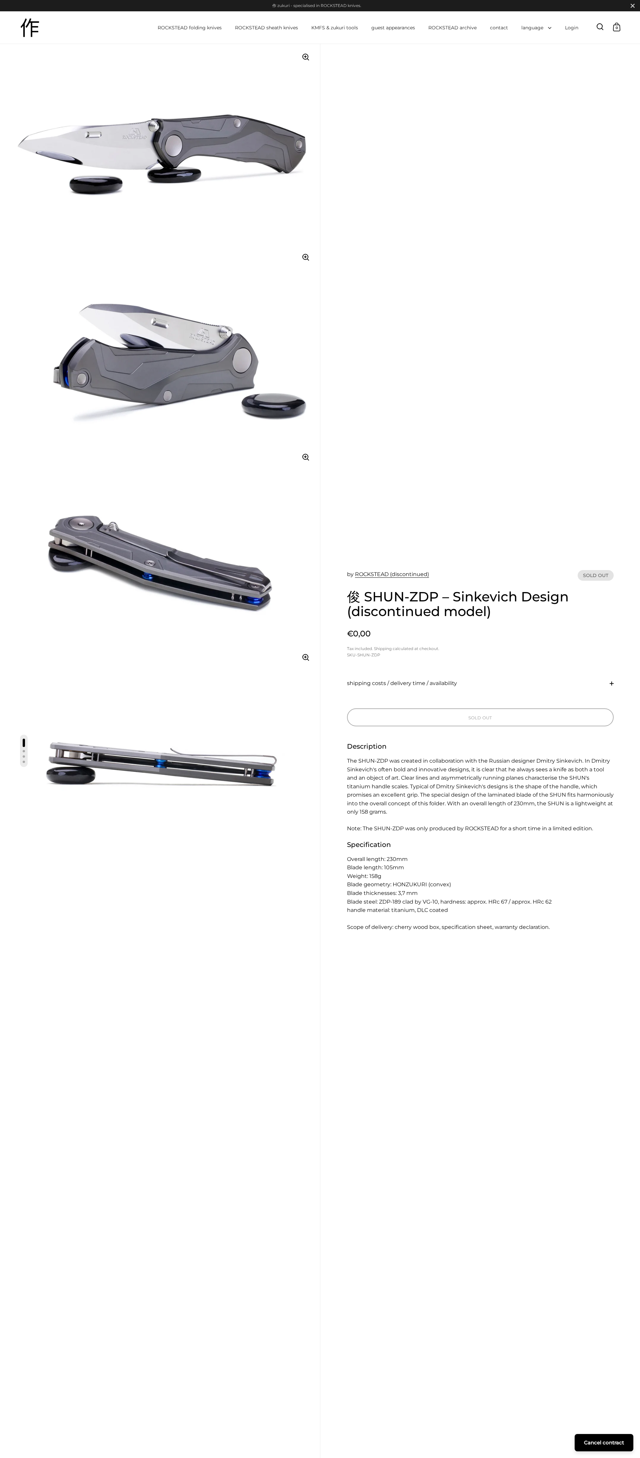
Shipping (383, 648)
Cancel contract (604, 1442)
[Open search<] (600, 26)
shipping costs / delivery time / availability (402, 683)
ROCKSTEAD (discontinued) (392, 574)
